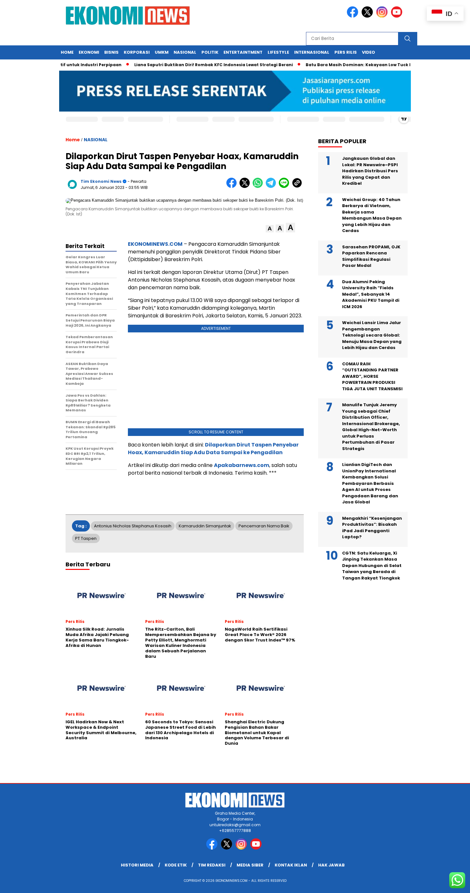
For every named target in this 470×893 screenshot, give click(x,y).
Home (67, 52)
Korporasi (137, 52)
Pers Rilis (345, 52)
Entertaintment (242, 52)
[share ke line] (285, 186)
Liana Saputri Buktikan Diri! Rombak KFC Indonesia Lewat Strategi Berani (201, 64)
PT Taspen (86, 538)
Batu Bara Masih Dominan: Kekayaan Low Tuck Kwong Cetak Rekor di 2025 (374, 64)
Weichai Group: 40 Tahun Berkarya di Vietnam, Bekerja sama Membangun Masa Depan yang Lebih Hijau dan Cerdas (372, 215)
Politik (209, 52)
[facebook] (353, 16)
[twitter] (368, 16)
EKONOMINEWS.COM (155, 244)
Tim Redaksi (211, 865)
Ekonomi (89, 52)
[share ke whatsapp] (259, 186)
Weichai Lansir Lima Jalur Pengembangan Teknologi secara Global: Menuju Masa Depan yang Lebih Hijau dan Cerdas (372, 335)
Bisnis (111, 52)
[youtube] (397, 16)
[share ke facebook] (232, 186)
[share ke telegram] (272, 186)
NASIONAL (95, 139)
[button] (270, 228)
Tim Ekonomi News (101, 181)
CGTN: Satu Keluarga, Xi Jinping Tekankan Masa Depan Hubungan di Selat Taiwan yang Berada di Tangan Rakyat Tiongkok (372, 565)
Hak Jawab (331, 865)
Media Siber (250, 865)
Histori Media (137, 865)
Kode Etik (176, 865)
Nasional (185, 52)
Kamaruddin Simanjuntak (205, 526)
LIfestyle (278, 52)
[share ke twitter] (246, 186)
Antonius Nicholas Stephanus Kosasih (132, 526)
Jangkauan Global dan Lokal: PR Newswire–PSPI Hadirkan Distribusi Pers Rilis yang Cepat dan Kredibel (370, 170)
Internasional (311, 52)
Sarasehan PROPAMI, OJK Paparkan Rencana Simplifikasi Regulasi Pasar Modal (371, 256)
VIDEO (368, 52)
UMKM (161, 52)
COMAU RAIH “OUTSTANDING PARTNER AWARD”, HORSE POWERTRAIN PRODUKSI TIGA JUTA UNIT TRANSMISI (372, 376)
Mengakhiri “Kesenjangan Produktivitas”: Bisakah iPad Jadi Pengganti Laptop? (372, 527)
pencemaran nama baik (264, 526)
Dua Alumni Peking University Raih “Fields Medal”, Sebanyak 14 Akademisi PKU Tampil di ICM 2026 (370, 294)
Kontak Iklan (291, 865)
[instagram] (383, 16)
